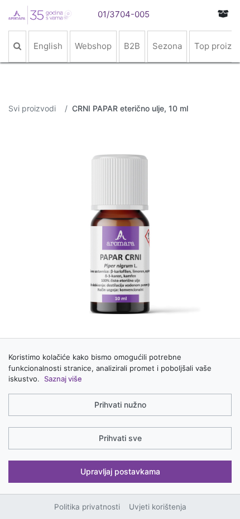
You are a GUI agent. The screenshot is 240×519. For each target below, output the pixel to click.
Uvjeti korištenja (157, 506)
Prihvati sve (120, 438)
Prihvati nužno (120, 404)
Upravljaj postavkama (120, 471)
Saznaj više (63, 378)
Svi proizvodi (32, 108)
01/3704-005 (124, 14)
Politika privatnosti (87, 506)
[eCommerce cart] (223, 13)
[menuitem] (17, 46)
